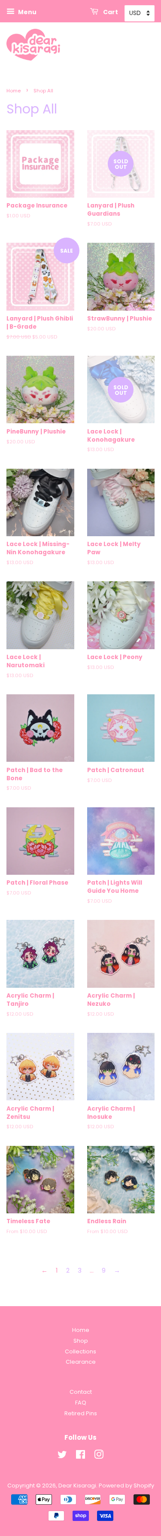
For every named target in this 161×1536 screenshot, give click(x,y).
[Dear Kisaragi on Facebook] (80, 1456)
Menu (26, 12)
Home (13, 90)
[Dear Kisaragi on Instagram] (98, 1456)
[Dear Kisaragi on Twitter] (62, 1456)
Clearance (81, 1361)
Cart (110, 12)
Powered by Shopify (126, 1485)
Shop (80, 1340)
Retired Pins (80, 1413)
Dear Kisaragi (77, 1485)
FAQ (80, 1402)
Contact (81, 1392)
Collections (80, 1351)
